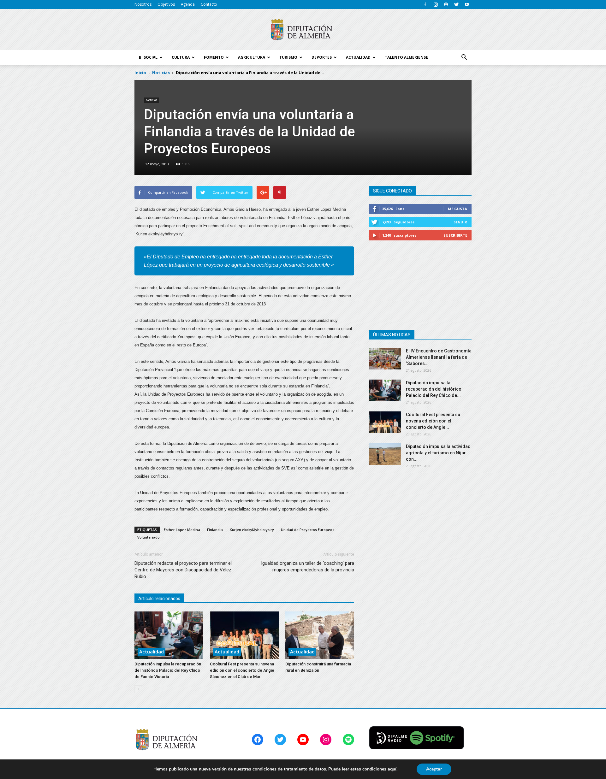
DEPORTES (322, 57)
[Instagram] (435, 4)
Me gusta (457, 208)
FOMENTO (214, 57)
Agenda (188, 4)
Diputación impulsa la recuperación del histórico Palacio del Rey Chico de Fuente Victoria (167, 670)
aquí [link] (392, 769)
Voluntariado (148, 537)
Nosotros (143, 4)
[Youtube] (467, 4)
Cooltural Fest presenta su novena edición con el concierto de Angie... (433, 421)
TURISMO (288, 57)
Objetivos (166, 4)
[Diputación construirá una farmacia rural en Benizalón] (319, 635)
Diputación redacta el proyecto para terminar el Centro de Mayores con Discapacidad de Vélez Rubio (183, 569)
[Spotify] (446, 4)
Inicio (140, 72)
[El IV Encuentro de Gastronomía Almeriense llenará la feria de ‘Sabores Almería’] (385, 358)
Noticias (151, 100)
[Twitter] (456, 4)
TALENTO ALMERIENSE (406, 57)
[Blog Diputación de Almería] (303, 29)
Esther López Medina (182, 529)
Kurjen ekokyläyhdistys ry (252, 529)
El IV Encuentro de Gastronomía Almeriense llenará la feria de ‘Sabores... (439, 357)
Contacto (209, 4)
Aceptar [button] (434, 769)
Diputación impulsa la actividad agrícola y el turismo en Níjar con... (438, 453)
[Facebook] (425, 4)
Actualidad (151, 651)
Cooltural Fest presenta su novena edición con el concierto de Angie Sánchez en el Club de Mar (242, 670)
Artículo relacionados (159, 598)
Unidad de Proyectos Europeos (307, 529)
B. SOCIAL (148, 57)
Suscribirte (455, 235)
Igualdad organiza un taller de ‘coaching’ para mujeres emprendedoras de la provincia (307, 566)
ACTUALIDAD (358, 57)
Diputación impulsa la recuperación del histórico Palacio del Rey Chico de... (433, 389)
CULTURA (181, 57)
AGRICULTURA (251, 57)
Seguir (460, 222)
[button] (464, 57)
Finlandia (215, 529)
